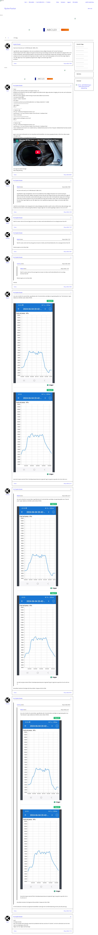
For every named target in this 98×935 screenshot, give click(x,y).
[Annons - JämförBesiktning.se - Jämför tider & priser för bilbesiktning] (84, 88)
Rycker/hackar (10, 8)
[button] (11, 36)
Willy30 (7, 49)
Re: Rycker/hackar (18, 85)
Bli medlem (75, 2)
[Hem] (14, 2)
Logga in (69, 2)
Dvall (7, 90)
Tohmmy (7, 185)
